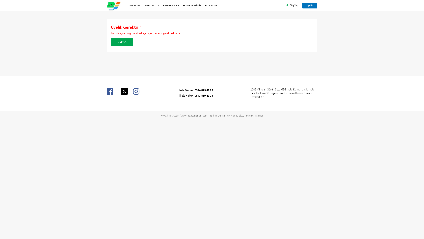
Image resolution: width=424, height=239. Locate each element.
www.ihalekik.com (170, 115)
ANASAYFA (135, 5)
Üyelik (310, 5)
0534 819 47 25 (204, 90)
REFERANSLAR (171, 5)
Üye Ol (122, 41)
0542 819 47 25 (204, 95)
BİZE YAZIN (211, 5)
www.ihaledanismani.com (194, 115)
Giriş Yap (294, 5)
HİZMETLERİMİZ (192, 5)
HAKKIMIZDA (152, 5)
